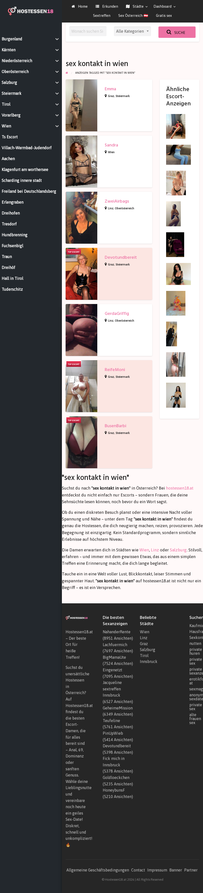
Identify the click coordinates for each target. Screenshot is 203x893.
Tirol (144, 656)
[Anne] (176, 182)
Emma (110, 89)
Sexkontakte (194, 637)
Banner (175, 870)
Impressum (157, 870)
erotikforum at (194, 681)
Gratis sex (164, 15)
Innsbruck (148, 661)
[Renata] (175, 303)
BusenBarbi (115, 425)
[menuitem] (80, 6)
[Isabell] (175, 364)
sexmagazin (194, 689)
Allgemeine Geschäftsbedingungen (97, 870)
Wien (111, 152)
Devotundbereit (121, 257)
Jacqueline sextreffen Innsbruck (112, 688)
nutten (194, 643)
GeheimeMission (118, 708)
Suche (179, 33)
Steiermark (123, 96)
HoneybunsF (114, 790)
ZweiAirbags (117, 201)
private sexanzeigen (194, 671)
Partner (191, 870)
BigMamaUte (114, 657)
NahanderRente (116, 632)
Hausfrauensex (194, 632)
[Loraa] (178, 273)
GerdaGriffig (117, 313)
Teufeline (111, 720)
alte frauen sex (194, 719)
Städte (138, 6)
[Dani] (171, 333)
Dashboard (162, 6)
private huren (194, 651)
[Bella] (176, 394)
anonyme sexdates (194, 697)
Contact (138, 870)
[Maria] (175, 244)
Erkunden (109, 6)
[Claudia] (175, 126)
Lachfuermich (115, 644)
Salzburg (178, 549)
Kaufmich (194, 626)
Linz (110, 208)
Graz (111, 96)
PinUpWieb (113, 733)
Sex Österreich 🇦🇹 (133, 15)
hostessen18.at (179, 488)
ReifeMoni (115, 369)
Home (82, 6)
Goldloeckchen (116, 777)
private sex (194, 661)
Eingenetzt (112, 670)
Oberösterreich (124, 208)
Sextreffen (101, 15)
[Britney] (173, 213)
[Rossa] (178, 154)
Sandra (111, 145)
